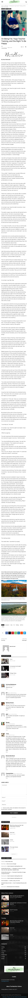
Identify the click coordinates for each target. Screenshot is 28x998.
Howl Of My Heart (9, 861)
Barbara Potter (10, 702)
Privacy (8, 996)
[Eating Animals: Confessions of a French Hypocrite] (5, 905)
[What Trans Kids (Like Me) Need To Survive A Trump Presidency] (5, 898)
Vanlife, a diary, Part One (14, 880)
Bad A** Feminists (14, 909)
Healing (17, 624)
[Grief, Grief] (5, 834)
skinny (3, 626)
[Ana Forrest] (4, 46)
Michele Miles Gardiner (6, 868)
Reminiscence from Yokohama (13, 886)
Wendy (7, 722)
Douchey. (3, 640)
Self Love (7, 8)
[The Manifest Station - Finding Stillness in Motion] (14, 969)
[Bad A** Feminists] (5, 912)
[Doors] (5, 661)
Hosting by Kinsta (5, 981)
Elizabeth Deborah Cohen (6, 883)
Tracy (7, 733)
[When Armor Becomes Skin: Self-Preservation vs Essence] (5, 827)
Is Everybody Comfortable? (15, 666)
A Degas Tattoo (13, 673)
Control (11, 839)
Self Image (6, 5)
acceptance (7, 624)
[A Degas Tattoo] (5, 675)
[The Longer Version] (5, 849)
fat (14, 624)
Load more (14, 854)
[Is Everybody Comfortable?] (5, 668)
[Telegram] (24, 633)
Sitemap (4, 996)
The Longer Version (14, 847)
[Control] (5, 842)
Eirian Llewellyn (4, 880)
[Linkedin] (18, 633)
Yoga (10, 8)
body (11, 624)
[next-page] (4, 680)
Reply (7, 699)
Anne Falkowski (5, 572)
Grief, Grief (12, 832)
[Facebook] (6, 633)
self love (21, 624)
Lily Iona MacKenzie (11, 684)
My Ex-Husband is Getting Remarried (14, 866)
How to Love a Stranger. (11, 863)
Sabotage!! (24, 640)
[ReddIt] (21, 633)
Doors (11, 659)
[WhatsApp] (15, 633)
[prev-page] (2, 680)
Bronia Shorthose (10, 755)
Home (2, 5)
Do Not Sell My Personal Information (19, 996)
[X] (9, 633)
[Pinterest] (12, 633)
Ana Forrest (4, 48)
